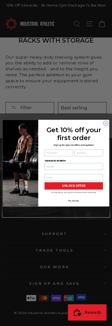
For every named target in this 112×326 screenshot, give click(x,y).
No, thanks (73, 200)
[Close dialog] (105, 123)
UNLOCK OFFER (73, 185)
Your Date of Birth (55, 160)
